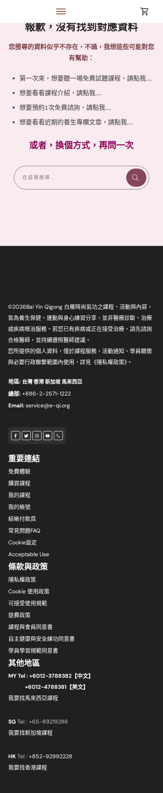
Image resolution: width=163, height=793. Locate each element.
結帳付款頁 (22, 518)
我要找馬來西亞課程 (33, 697)
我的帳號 (19, 506)
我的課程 (19, 495)
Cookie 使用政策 (28, 591)
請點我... (139, 78)
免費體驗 (19, 471)
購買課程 (19, 483)
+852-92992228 (50, 756)
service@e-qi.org (48, 405)
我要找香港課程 (27, 767)
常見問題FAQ (24, 530)
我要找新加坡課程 (30, 732)
